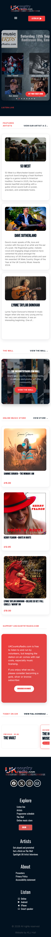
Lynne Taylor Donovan (25, 305)
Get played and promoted (23, 847)
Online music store (14, 418)
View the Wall (25, 390)
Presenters (20, 873)
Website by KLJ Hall (25, 932)
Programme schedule (25, 813)
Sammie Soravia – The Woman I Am (19, 473)
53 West (25, 166)
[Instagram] (29, 783)
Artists (19, 810)
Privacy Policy (21, 876)
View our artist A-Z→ (36, 126)
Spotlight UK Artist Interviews (25, 854)
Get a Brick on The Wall (23, 851)
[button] (15, 18)
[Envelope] (37, 783)
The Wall (8, 351)
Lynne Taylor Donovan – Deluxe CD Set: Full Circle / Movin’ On (23, 603)
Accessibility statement (25, 879)
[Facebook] (13, 783)
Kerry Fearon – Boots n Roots (17, 537)
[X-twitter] (21, 783)
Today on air (10, 714)
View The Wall (38, 351)
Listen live (21, 806)
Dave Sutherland (25, 235)
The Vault (10, 738)
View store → (40, 418)
